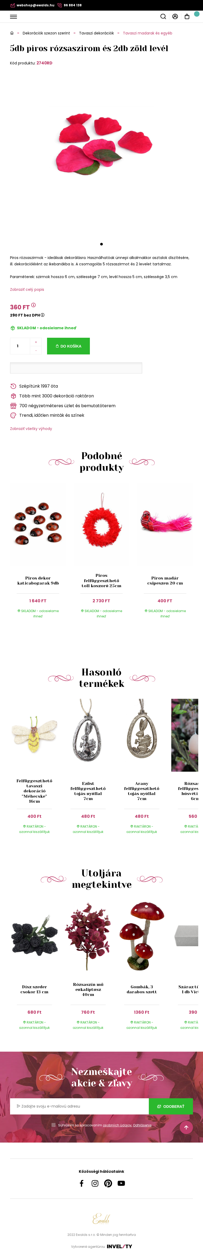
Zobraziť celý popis (27, 289)
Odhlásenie (142, 1125)
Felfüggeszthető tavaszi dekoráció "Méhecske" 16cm (34, 791)
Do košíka (71, 346)
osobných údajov (117, 1125)
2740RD (44, 63)
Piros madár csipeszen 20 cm (165, 581)
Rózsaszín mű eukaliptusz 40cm (88, 989)
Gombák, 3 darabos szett (142, 989)
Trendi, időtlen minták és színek (51, 415)
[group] (37, 771)
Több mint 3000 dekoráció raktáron (56, 396)
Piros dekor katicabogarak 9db (38, 581)
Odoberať (173, 1106)
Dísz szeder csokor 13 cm (34, 989)
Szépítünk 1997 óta (38, 386)
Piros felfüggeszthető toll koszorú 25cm (101, 580)
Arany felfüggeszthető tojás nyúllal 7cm (141, 791)
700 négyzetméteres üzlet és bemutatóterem (67, 406)
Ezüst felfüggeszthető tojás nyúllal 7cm (88, 791)
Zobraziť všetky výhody (31, 428)
